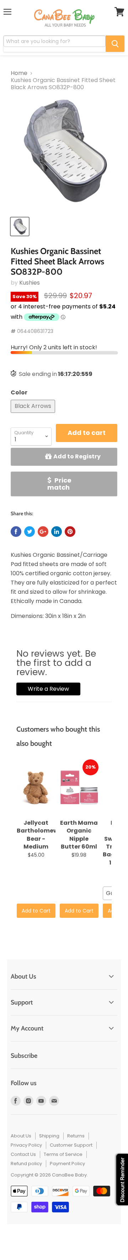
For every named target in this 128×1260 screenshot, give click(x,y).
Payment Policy (67, 1163)
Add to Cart (36, 910)
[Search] (115, 44)
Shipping (49, 1135)
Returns (76, 1135)
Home (19, 73)
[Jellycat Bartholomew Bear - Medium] (36, 787)
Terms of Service (63, 1154)
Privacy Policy (26, 1145)
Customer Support (71, 1145)
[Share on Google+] (43, 531)
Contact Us (23, 1154)
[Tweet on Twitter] (29, 531)
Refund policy (26, 1163)
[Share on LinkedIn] (56, 531)
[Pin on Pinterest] (70, 531)
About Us (21, 1135)
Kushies (29, 283)
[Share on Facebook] (16, 531)
